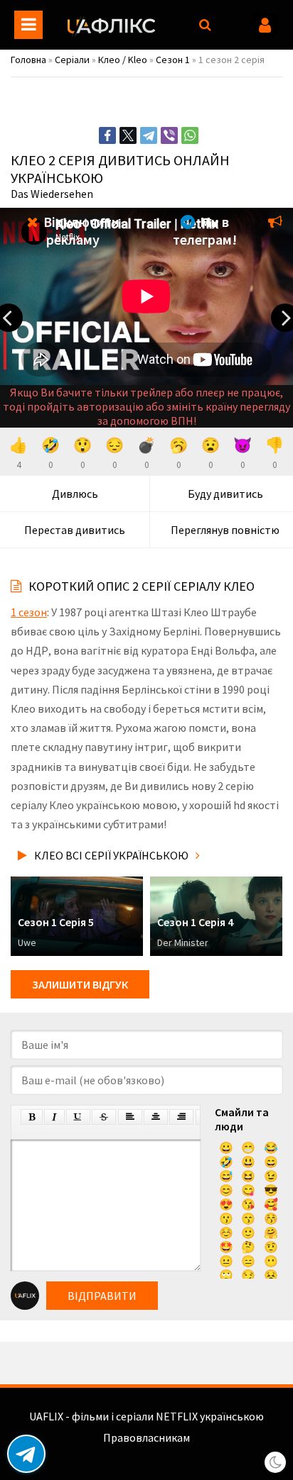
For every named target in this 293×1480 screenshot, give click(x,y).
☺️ (226, 1232)
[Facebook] (107, 135)
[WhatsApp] (189, 135)
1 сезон (29, 612)
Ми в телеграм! (205, 230)
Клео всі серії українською (111, 855)
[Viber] (169, 135)
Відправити (102, 1296)
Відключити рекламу (80, 230)
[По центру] (156, 1117)
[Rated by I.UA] (146, 1452)
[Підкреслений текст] (78, 1117)
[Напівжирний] (32, 1117)
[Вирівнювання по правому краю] (181, 1117)
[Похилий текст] (54, 1117)
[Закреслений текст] (104, 1117)
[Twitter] (128, 135)
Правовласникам (146, 1437)
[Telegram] (148, 135)
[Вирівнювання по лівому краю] (130, 1117)
